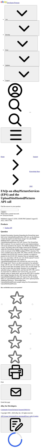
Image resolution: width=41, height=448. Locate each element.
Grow (6, 50)
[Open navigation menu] (16, 135)
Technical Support (17, 410)
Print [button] (2, 382)
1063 (30, 186)
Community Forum (6, 410)
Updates (7, 65)
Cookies (35, 416)
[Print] (16, 372)
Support (7, 80)
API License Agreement (8, 416)
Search (3, 212)
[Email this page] (16, 392)
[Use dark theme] (30, 112)
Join (6, 19)
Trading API (8, 228)
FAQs (28, 410)
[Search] (15, 112)
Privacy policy (29, 416)
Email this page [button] (5, 402)
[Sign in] (15, 97)
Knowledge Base (34, 171)
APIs (24, 410)
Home (2, 157)
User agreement (20, 416)
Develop (7, 34)
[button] (16, 424)
